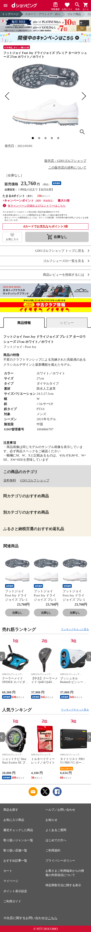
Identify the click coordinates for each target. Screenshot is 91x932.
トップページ (10, 14)
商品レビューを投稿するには (63, 274)
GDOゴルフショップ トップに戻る (59, 250)
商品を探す (10, 809)
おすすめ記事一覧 (15, 860)
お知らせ (51, 819)
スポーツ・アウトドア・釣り (43, 14)
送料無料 (9, 480)
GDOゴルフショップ (34, 480)
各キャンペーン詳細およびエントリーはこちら (37, 205)
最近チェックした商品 (18, 830)
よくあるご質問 (56, 830)
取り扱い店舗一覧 (15, 850)
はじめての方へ (56, 840)
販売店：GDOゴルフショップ (65, 160)
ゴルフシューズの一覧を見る (63, 261)
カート (7, 870)
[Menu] (5, 5)
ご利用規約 (53, 850)
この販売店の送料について (67, 167)
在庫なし (17, 612)
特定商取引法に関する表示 (63, 885)
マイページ (10, 881)
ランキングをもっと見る (75, 629)
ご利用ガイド (12, 901)
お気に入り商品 (13, 819)
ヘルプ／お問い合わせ (60, 809)
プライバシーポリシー (60, 860)
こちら (52, 918)
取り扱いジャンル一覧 (18, 840)
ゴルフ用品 (74, 14)
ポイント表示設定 (15, 891)
